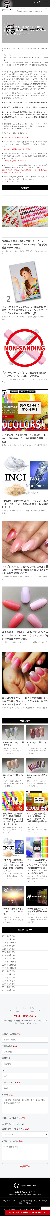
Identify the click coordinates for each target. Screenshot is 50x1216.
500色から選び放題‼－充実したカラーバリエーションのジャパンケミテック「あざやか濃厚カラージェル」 (25, 244)
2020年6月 (7, 949)
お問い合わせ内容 (12, 1141)
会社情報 (19, 1203)
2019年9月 (7, 971)
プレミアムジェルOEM (10, 182)
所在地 (7, 1094)
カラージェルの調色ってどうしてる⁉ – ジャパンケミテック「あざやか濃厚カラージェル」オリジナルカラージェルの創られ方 (37, 866)
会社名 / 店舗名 (11, 1034)
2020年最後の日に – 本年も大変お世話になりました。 (37, 911)
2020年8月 (7, 945)
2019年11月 (7, 965)
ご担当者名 (9, 1046)
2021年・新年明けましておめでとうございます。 (13, 911)
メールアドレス (11, 1082)
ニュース (37, 1201)
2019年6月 (7, 980)
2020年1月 (7, 958)
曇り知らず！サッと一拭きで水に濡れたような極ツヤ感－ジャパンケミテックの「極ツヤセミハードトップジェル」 (25, 701)
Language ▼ (36, 2)
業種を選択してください (15, 1129)
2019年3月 (7, 990)
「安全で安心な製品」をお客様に (14, 161)
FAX (4, 1070)
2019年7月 (7, 977)
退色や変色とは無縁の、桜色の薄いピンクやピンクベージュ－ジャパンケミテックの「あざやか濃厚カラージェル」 (25, 635)
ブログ (44, 1201)
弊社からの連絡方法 (13, 1118)
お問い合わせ (29, 1203)
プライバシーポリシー (11, 1201)
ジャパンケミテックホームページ (16, 137)
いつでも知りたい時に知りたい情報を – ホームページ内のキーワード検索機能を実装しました (25, 438)
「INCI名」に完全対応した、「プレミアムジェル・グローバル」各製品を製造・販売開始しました (25, 504)
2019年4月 (7, 987)
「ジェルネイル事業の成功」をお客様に (16, 149)
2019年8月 (7, 974)
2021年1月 (7, 939)
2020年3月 (7, 955)
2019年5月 (7, 984)
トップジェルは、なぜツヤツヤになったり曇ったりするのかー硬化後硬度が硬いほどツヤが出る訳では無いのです (25, 569)
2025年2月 (7, 936)
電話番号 (6, 1058)
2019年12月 (7, 961)
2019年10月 (7, 968)
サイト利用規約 (26, 1201)
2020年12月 (7, 942)
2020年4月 (7, 952)
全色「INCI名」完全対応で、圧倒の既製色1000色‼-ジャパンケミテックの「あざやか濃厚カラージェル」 (13, 818)
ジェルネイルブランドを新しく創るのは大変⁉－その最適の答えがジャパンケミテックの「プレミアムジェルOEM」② (25, 310)
